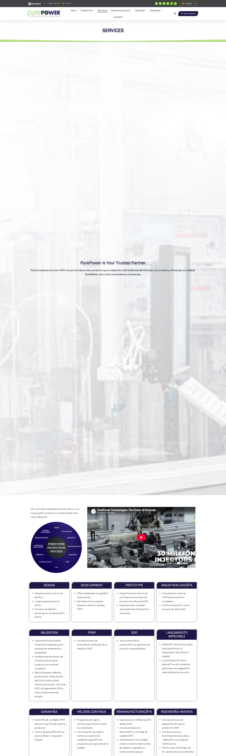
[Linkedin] (164, 3)
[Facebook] (156, 3)
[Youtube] (160, 3)
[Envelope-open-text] (175, 3)
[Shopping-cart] (167, 3)
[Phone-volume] (171, 3)
